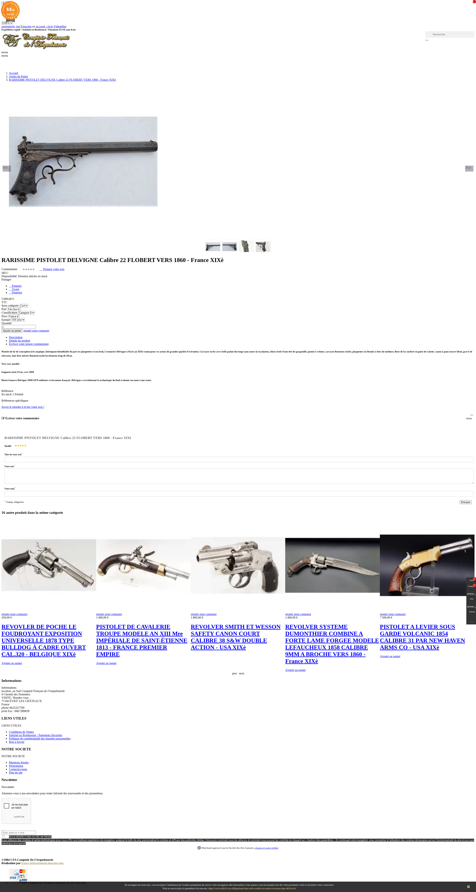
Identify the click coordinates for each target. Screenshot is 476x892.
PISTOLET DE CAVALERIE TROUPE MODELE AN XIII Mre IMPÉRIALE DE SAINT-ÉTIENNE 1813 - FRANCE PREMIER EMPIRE (141, 640)
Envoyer (465, 502)
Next (468, 167)
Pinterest (16, 292)
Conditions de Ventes (21, 731)
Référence (7, 391)
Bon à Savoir (16, 741)
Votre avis (9, 466)
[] (426, 40)
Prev (5, 167)
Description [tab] (15, 337)
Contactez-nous (18, 769)
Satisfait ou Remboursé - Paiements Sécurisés (35, 735)
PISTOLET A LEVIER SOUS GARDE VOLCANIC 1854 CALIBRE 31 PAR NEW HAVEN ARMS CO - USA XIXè (422, 637)
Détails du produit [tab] (19, 340)
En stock (6, 394)
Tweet (15, 289)
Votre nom (9, 488)
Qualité (7, 446)
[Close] (471, 415)
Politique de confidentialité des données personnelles (39, 738)
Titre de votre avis (13, 454)
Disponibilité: (9, 276)
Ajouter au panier (12, 330)
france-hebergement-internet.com (42, 863)
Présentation (16, 765)
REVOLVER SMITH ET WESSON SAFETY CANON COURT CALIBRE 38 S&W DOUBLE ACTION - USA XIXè (236, 637)
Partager (16, 285)
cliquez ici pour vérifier (266, 848)
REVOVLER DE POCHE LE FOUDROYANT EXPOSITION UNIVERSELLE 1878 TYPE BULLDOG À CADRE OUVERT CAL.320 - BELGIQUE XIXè (43, 640)
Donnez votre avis (53, 269)
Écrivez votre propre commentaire (29, 344)
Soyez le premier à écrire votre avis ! (22, 406)
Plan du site (15, 772)
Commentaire (9, 269)
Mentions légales (19, 762)
